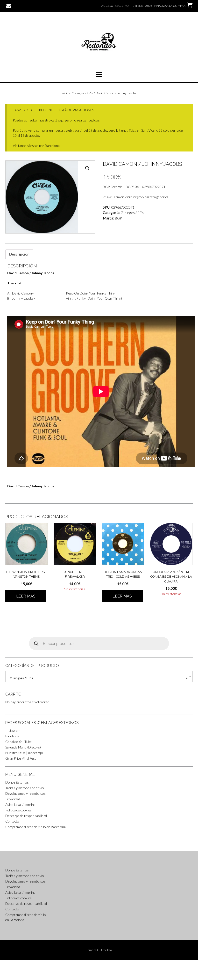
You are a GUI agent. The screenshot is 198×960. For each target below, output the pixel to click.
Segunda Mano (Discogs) (23, 747)
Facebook (12, 736)
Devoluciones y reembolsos (25, 793)
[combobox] (99, 676)
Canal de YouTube (18, 742)
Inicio (65, 93)
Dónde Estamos (17, 782)
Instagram (12, 730)
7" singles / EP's (82, 93)
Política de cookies (18, 810)
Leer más (25, 596)
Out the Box (104, 950)
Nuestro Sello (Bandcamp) (24, 753)
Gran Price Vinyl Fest (20, 758)
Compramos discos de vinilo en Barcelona (35, 827)
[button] (99, 74)
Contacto (12, 821)
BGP (118, 218)
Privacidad (12, 799)
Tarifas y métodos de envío (24, 788)
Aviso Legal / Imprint (20, 804)
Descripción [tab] (19, 254)
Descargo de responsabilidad (26, 816)
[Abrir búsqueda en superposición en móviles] (99, 643)
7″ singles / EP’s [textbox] (98, 678)
